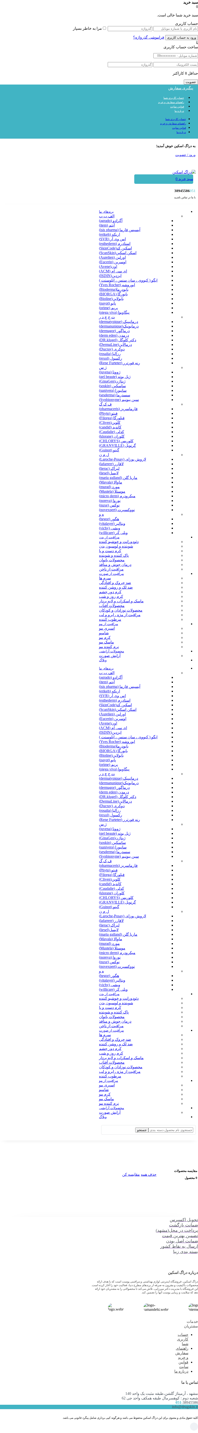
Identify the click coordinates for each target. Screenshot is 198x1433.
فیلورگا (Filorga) (112, 418)
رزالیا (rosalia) (110, 354)
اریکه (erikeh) (109, 234)
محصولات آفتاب (112, 606)
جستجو (142, 1130)
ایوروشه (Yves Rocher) (117, 285)
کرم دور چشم (110, 592)
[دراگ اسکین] (184, 172)
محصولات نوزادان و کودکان (120, 610)
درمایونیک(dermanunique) (119, 326)
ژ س (103, 367)
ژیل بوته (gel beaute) (115, 377)
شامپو (104, 633)
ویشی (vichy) (109, 528)
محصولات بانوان (112, 560)
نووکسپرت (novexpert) (117, 510)
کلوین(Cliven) (109, 423)
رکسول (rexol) (110, 358)
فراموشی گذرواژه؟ (148, 37)
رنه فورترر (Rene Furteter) (119, 363)
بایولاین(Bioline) (111, 299)
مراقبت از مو (108, 624)
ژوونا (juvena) (109, 372)
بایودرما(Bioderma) (113, 289)
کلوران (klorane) (112, 436)
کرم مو (105, 637)
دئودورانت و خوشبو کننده (119, 542)
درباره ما (179, 110)
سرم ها (105, 578)
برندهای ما (106, 212)
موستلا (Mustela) (112, 491)
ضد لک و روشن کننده (116, 587)
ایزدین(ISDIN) (110, 276)
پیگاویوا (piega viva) (114, 312)
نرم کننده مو (109, 647)
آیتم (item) (107, 225)
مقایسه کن (131, 1174)
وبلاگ (103, 660)
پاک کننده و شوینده (114, 555)
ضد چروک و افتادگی (115, 583)
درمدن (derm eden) (114, 335)
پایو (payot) (107, 303)
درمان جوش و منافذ (115, 565)
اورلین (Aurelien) (112, 257)
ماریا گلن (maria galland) (118, 478)
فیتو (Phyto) (108, 413)
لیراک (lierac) (109, 468)
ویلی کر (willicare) (113, 533)
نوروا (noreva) (109, 501)
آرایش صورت (109, 656)
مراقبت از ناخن (111, 569)
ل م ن (104, 455)
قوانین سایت (177, 106)
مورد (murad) (109, 487)
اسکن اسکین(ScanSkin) (117, 253)
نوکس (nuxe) (109, 505)
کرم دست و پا (110, 551)
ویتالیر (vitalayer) (112, 523)
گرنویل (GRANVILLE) (117, 445)
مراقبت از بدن (109, 537)
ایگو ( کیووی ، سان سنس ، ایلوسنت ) (128, 280)
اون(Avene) (108, 266)
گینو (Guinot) (109, 450)
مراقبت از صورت (111, 574)
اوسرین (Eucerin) (112, 262)
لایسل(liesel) (109, 473)
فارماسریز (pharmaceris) (118, 409)
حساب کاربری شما (173, 97)
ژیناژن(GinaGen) (112, 381)
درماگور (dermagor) (114, 331)
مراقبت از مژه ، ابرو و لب (120, 615)
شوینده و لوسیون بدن (116, 546)
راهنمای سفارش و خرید (171, 102)
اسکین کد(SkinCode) (115, 248)
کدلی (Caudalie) (111, 432)
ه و (101, 514)
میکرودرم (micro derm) (117, 496)
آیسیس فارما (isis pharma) (119, 230)
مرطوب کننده (110, 619)
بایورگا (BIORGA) (113, 294)
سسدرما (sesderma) (114, 395)
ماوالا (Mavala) (110, 482)
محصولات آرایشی (111, 651)
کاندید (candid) (110, 427)
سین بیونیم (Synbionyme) (119, 400)
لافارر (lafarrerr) (111, 464)
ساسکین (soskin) (112, 386)
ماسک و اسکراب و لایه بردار (121, 601)
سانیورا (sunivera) (113, 390)
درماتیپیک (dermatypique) (118, 322)
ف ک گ (105, 404)
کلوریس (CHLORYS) (116, 441)
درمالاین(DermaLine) (115, 344)
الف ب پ (106, 216)
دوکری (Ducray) (112, 349)
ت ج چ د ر (107, 317)
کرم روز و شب (111, 596)
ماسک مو (106, 642)
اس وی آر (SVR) (112, 239)
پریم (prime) (108, 308)
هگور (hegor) (109, 519)
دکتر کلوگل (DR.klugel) (117, 340)
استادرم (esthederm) (114, 244)
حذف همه (148, 1174)
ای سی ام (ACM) (113, 271)
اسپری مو (107, 628)
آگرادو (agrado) (110, 221)
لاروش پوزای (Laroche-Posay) (122, 459)
